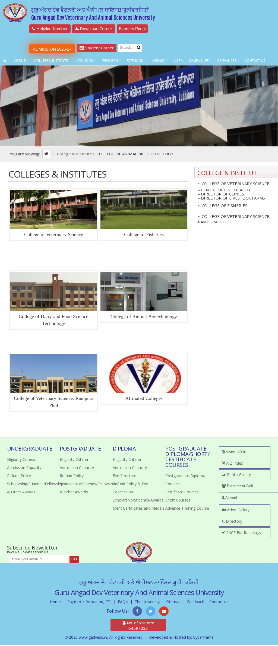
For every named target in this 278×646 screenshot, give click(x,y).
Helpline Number (51, 28)
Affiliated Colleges (144, 398)
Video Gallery (237, 509)
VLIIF (177, 60)
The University (147, 601)
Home (55, 601)
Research (110, 60)
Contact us (218, 601)
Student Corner (99, 47)
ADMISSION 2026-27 (52, 49)
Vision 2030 (235, 451)
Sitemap (173, 601)
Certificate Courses (182, 491)
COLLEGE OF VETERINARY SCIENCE (235, 183)
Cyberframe (203, 637)
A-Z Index (234, 463)
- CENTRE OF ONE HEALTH (224, 190)
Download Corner (95, 28)
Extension (135, 60)
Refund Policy (19, 475)
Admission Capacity (24, 467)
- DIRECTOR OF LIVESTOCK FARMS (231, 198)
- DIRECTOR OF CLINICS (221, 194)
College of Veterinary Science (53, 234)
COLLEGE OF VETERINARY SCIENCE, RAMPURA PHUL (234, 219)
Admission (85, 60)
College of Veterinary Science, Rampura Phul (53, 402)
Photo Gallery (238, 474)
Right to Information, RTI (89, 601)
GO (74, 559)
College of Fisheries (144, 234)
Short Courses (177, 500)
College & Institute (51, 60)
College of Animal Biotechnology (143, 316)
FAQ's (123, 601)
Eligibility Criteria (21, 459)
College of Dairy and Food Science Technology (53, 320)
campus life (199, 60)
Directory (233, 521)
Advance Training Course (187, 508)
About (20, 60)
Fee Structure (124, 475)
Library (159, 60)
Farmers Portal (132, 28)
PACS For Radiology (243, 532)
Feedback (195, 601)
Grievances (227, 60)
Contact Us (255, 60)
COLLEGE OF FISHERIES (224, 205)
